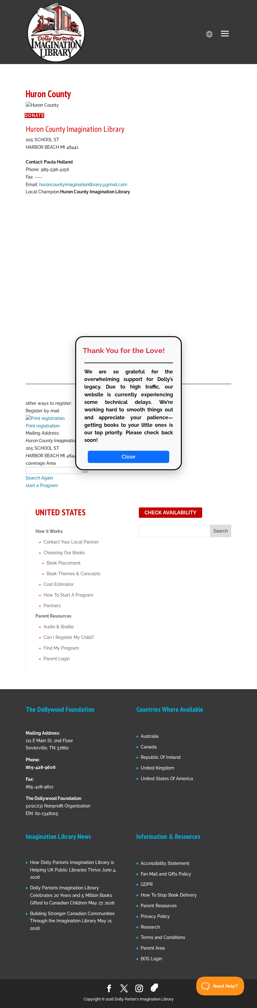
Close (128, 457)
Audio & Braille (59, 626)
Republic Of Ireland (161, 757)
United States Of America (167, 778)
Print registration (43, 425)
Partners (52, 605)
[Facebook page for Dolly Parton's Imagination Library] (109, 989)
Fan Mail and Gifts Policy (166, 874)
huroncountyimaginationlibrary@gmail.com (83, 184)
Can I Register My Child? (69, 637)
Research (150, 927)
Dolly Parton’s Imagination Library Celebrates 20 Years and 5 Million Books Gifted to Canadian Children (71, 895)
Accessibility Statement (165, 863)
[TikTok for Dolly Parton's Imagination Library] (154, 988)
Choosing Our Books (64, 552)
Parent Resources (53, 616)
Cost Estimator (59, 584)
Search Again (39, 477)
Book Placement (64, 563)
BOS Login (151, 958)
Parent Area (153, 948)
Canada (149, 746)
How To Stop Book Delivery (169, 895)
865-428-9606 (41, 767)
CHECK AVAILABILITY (170, 513)
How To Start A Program (68, 595)
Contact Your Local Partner (71, 541)
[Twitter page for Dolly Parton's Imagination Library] (124, 989)
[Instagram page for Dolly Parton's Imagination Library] (139, 989)
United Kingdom (157, 767)
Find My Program (61, 648)
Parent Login (57, 658)
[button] (225, 34)
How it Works (49, 531)
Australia (150, 736)
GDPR (147, 884)
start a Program (42, 485)
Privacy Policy (155, 916)
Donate (34, 115)
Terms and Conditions (163, 937)
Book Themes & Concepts (73, 573)
